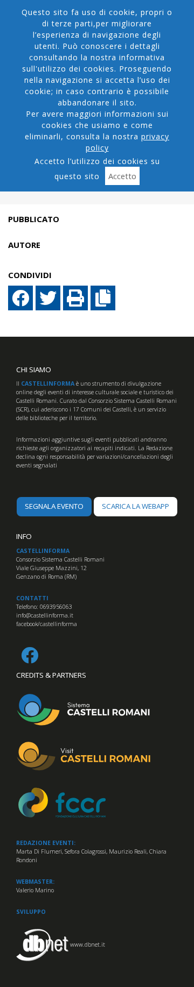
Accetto (122, 176)
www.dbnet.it (87, 944)
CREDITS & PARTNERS (51, 675)
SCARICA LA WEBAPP (135, 506)
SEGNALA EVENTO (54, 506)
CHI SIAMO (33, 369)
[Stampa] (75, 298)
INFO (24, 536)
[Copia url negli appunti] (103, 298)
